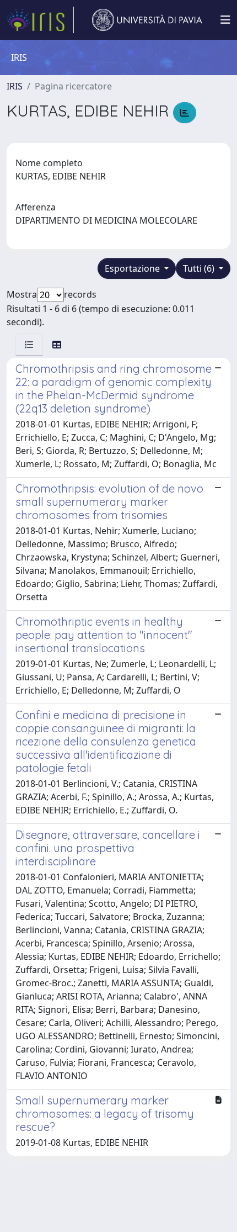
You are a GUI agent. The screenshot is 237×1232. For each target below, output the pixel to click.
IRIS (15, 86)
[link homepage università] (147, 20)
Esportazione (133, 268)
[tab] (29, 344)
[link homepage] (40, 20)
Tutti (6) (200, 268)
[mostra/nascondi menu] (225, 19)
